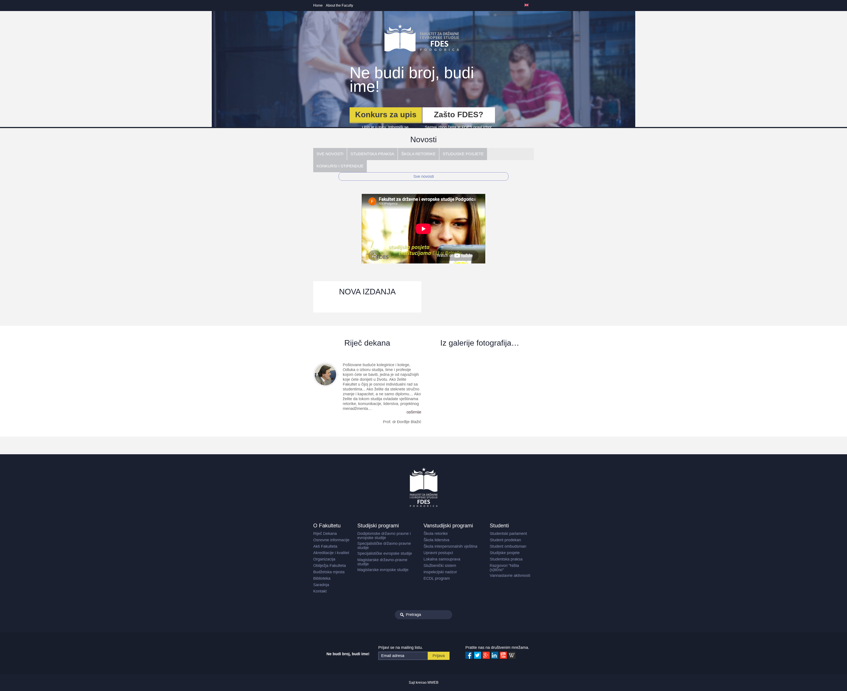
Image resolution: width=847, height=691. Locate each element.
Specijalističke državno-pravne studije (384, 545)
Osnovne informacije (331, 540)
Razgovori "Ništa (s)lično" (504, 567)
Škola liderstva (436, 540)
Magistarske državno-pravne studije (382, 562)
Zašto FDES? (458, 114)
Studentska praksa (506, 559)
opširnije (414, 412)
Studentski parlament (508, 533)
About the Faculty (339, 5)
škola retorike (418, 154)
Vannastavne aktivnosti (510, 575)
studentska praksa (372, 154)
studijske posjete (463, 154)
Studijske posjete (505, 553)
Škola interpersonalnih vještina (450, 546)
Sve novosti (423, 176)
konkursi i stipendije (340, 166)
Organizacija (324, 559)
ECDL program (437, 578)
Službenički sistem (440, 565)
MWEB (432, 682)
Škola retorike (436, 533)
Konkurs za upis (385, 114)
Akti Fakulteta (325, 546)
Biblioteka (321, 578)
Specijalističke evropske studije (384, 553)
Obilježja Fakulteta (329, 565)
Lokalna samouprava (442, 559)
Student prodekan (505, 540)
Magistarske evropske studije (383, 570)
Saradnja (321, 585)
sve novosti (330, 154)
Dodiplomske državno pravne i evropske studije (384, 535)
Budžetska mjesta (329, 572)
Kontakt (320, 591)
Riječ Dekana (325, 533)
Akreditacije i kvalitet (331, 553)
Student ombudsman (508, 546)
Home (318, 5)
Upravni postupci (438, 553)
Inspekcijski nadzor (440, 572)
